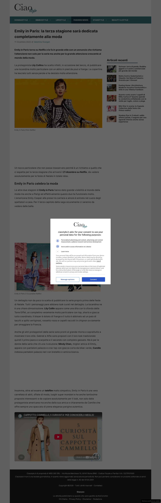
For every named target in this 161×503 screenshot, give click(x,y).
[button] (80, 251)
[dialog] (80, 251)
